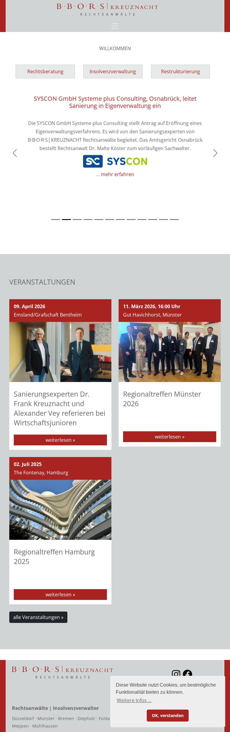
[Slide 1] (55, 219)
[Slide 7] (120, 219)
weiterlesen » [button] (60, 440)
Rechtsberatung (45, 71)
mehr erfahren (117, 174)
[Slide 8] (131, 219)
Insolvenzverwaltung (113, 71)
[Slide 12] (174, 219)
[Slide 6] (109, 219)
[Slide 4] (88, 219)
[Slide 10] (152, 219)
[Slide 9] (141, 219)
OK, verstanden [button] (168, 715)
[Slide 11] (163, 219)
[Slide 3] (77, 219)
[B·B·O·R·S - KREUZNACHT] (108, 9)
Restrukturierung (180, 71)
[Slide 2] (66, 219)
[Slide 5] (98, 219)
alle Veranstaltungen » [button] (38, 617)
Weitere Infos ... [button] (134, 700)
